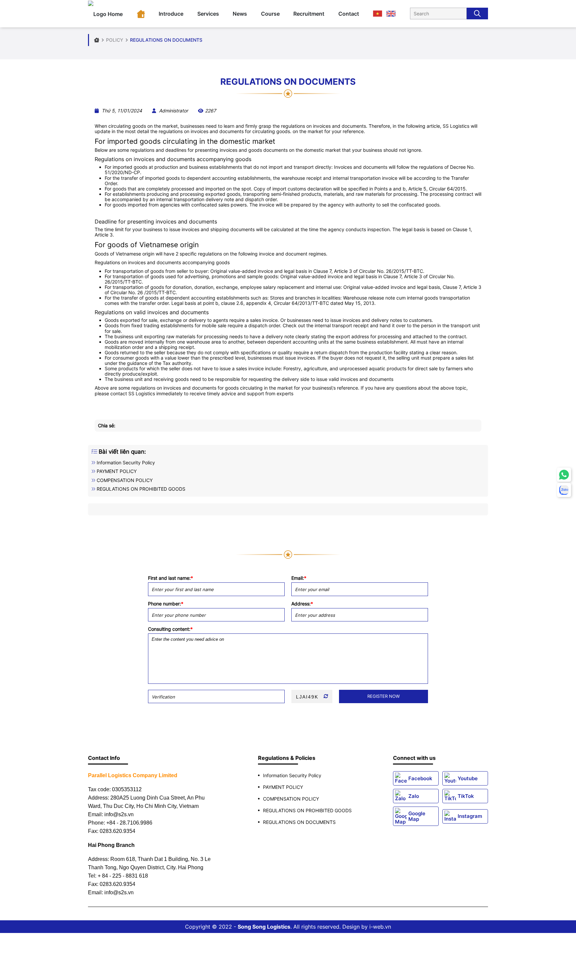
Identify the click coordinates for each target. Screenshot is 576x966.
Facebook (420, 778)
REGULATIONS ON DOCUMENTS (299, 822)
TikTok (466, 796)
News (240, 13)
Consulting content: (170, 629)
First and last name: (170, 578)
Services (208, 13)
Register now (383, 696)
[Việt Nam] (378, 13)
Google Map (416, 816)
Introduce (171, 13)
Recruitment (308, 13)
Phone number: (165, 603)
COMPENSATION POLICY (124, 480)
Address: (302, 603)
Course (270, 13)
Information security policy (125, 462)
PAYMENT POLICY (116, 471)
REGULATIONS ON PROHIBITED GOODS (140, 489)
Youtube (468, 778)
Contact (348, 13)
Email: (298, 578)
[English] (391, 13)
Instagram (470, 816)
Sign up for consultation (288, 543)
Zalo (413, 796)
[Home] (141, 13)
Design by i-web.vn (366, 926)
